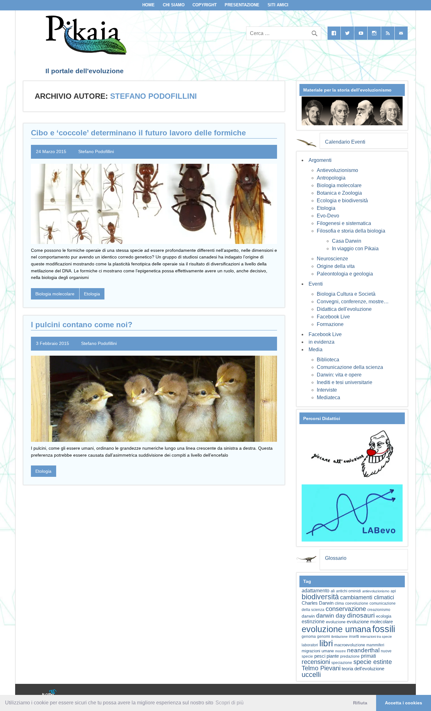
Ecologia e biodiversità (342, 200)
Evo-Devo (328, 215)
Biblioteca (328, 359)
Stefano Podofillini (96, 151)
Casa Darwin (346, 241)
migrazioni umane (318, 651)
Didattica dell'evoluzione (344, 309)
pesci (319, 656)
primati (368, 656)
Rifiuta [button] (360, 702)
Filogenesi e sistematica (344, 223)
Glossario (335, 558)
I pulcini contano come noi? (82, 324)
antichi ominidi (348, 591)
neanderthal (363, 650)
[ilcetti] (49, 693)
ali (333, 591)
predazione (350, 656)
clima (339, 603)
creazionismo (378, 609)
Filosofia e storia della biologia (351, 231)
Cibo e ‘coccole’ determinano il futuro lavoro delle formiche (138, 132)
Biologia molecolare (54, 293)
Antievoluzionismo (337, 170)
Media (315, 349)
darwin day (331, 615)
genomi (323, 636)
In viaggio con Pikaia (355, 248)
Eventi (316, 284)
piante (333, 656)
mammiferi (375, 645)
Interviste (327, 390)
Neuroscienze (332, 258)
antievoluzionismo (375, 591)
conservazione (346, 608)
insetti (354, 636)
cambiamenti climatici (367, 597)
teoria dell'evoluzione (363, 668)
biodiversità (320, 597)
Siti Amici (278, 5)
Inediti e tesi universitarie (344, 382)
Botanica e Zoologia (339, 193)
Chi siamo (174, 5)
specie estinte (372, 661)
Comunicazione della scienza (350, 367)
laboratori (310, 645)
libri (326, 643)
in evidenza (321, 342)
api (393, 591)
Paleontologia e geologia (345, 273)
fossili (383, 629)
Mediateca (328, 397)
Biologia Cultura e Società (346, 294)
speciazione (341, 663)
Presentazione (242, 5)
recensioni (316, 661)
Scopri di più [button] (230, 702)
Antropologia (331, 178)
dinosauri (361, 615)
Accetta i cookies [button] (403, 702)
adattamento (315, 590)
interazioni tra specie (376, 636)
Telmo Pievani (321, 668)
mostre (340, 651)
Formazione (330, 324)
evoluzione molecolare (370, 621)
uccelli (311, 674)
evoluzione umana (336, 629)
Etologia (92, 293)
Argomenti (320, 160)
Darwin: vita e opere (339, 374)
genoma (309, 636)
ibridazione (339, 636)
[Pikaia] (85, 53)
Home (148, 5)
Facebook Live (333, 316)
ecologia (383, 616)
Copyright (204, 5)
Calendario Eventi (345, 142)
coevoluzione (356, 603)
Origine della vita (336, 266)
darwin (308, 616)
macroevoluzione (349, 645)
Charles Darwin (318, 603)
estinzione (313, 621)
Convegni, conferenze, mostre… (353, 301)
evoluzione (335, 621)
